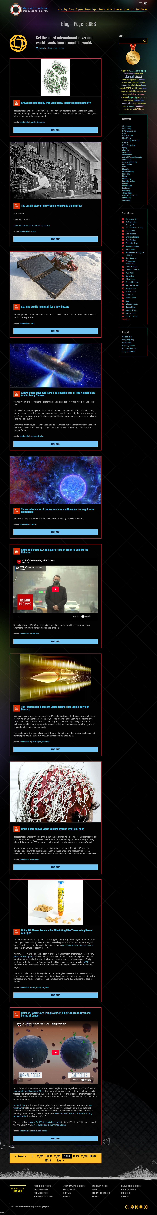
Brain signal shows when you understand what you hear (52, 829)
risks (139, 103)
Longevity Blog (128, 340)
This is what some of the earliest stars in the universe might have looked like (57, 510)
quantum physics (36, 741)
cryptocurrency (135, 82)
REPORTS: (66, 1193)
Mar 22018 (16, 103)
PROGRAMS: (124, 1193)
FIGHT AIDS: (37, 1193)
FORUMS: (94, 1196)
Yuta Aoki (130, 273)
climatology (127, 193)
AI (127, 71)
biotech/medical (36, 987)
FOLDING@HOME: (97, 1193)
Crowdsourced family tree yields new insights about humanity (56, 103)
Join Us (109, 9)
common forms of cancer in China (28, 1091)
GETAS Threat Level (17, 1190)
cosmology (34, 436)
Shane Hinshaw (132, 282)
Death (144, 82)
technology (139, 106)
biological (126, 174)
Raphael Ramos (132, 285)
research (135, 103)
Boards (71, 9)
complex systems (129, 195)
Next (59, 1161)
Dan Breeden (131, 234)
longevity (132, 97)
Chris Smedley (131, 316)
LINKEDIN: (95, 1186)
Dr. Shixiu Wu (19, 1105)
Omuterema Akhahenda (130, 262)
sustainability (35, 633)
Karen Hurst (130, 249)
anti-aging (141, 70)
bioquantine (139, 74)
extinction (133, 85)
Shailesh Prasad (24, 633)
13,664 (49, 1156)
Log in (41, 48)
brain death (124, 82)
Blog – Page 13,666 (78, 24)
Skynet (125, 143)
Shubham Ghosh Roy (134, 228)
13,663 (40, 1156)
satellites (33, 524)
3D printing (126, 126)
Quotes (126, 9)
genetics (33, 122)
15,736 (48, 1161)
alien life (125, 150)
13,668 (84, 1156)
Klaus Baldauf (131, 267)
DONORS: (94, 1189)
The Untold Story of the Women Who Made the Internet (51, 206)
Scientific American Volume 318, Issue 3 (31, 225)
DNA (124, 133)
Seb (127, 301)
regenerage (139, 100)
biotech (138, 76)
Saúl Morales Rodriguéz (131, 223)
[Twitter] (132, 1207)
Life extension (137, 94)
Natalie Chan (131, 288)
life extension (41, 122)
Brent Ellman (131, 298)
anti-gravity (126, 152)
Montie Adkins (131, 310)
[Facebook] (127, 1207)
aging (124, 70)
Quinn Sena (130, 231)
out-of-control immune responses (77, 945)
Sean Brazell (131, 291)
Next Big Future (128, 345)
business (126, 188)
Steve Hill (129, 295)
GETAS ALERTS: (125, 1186)
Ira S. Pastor (131, 313)
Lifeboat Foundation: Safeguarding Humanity (29, 9)
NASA (139, 98)
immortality (131, 91)
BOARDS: (123, 1189)
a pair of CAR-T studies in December (44, 1122)
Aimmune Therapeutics (24, 956)
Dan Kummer (131, 258)
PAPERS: (65, 1196)
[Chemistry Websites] (133, 55)
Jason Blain (130, 307)
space (32, 323)
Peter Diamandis (129, 131)
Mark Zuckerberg (129, 145)
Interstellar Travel (141, 92)
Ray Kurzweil (127, 136)
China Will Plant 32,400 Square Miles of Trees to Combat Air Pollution (54, 551)
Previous (22, 1156)
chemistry (126, 190)
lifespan (124, 97)
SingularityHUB (128, 351)
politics (125, 101)
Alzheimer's (132, 71)
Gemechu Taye (132, 243)
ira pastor (127, 94)
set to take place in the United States (49, 1125)
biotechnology (127, 79)
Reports (88, 9)
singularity (143, 103)
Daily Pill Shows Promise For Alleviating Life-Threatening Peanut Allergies (57, 931)
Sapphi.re (46, 1207)
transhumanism (129, 109)
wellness (139, 109)
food (43, 987)
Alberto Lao (130, 279)
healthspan (137, 88)
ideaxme (123, 92)
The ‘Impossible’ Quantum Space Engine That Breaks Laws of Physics (55, 708)
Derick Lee (130, 276)
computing (126, 198)
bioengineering (128, 171)
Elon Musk (126, 138)
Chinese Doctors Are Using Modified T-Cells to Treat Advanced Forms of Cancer (56, 1014)
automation (127, 164)
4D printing (126, 128)
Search (144, 40)
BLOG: (64, 1189)
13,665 (57, 1156)
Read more (55, 130)
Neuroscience (143, 98)
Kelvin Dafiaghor (132, 246)
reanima (130, 100)
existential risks (125, 85)
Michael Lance (132, 304)
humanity (145, 88)
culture (141, 82)
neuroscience (35, 859)
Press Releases (141, 9)
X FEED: (36, 1189)
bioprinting (126, 179)
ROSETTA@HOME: (39, 1196)
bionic (124, 176)
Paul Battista (131, 240)
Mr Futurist (126, 343)
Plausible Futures (129, 348)
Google (122, 88)
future (138, 85)
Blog (65, 9)
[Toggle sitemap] (140, 3)
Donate (102, 9)
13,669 (93, 1156)
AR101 (86, 962)
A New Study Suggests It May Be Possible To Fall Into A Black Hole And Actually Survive (58, 394)
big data (125, 169)
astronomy (126, 159)
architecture (127, 155)
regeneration (127, 103)
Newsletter (118, 9)
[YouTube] (141, 1207)
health (47, 987)
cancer (129, 83)
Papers (94, 9)
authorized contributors (55, 48)
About (60, 9)
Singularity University (130, 140)
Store (132, 9)
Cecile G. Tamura (133, 270)
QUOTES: (123, 1196)
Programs (79, 9)
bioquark (129, 76)
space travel (45, 741)
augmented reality (129, 162)
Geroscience (127, 337)
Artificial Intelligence (129, 74)
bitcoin (135, 79)
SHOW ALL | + (125, 319)
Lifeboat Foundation (24, 1207)
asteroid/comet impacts (132, 157)
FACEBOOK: (37, 1186)
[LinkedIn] (136, 1207)
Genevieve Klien (24, 122)
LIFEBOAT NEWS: (68, 1186)
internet (33, 231)
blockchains (127, 186)
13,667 (76, 1156)
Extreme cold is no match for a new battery (45, 307)
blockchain (142, 80)
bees (124, 167)
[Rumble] (145, 1207)
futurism (40, 436)
